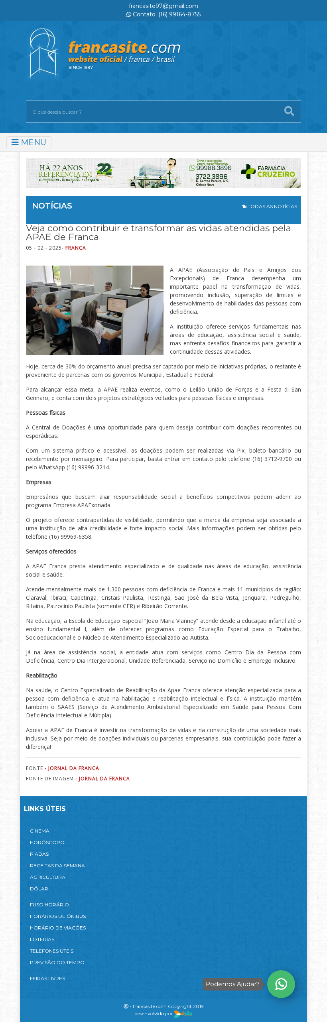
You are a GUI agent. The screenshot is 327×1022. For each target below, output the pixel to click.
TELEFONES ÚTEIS (51, 951)
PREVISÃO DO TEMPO (57, 962)
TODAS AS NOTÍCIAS (271, 206)
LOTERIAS (42, 939)
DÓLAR (39, 889)
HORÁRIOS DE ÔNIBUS (58, 916)
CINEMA (39, 831)
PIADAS (39, 854)
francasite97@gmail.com (163, 6)
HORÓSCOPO (47, 842)
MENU (32, 142)
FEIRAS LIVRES (47, 978)
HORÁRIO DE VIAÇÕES (58, 928)
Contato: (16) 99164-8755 (166, 14)
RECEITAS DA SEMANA (57, 865)
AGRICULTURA (47, 877)
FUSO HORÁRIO (49, 905)
